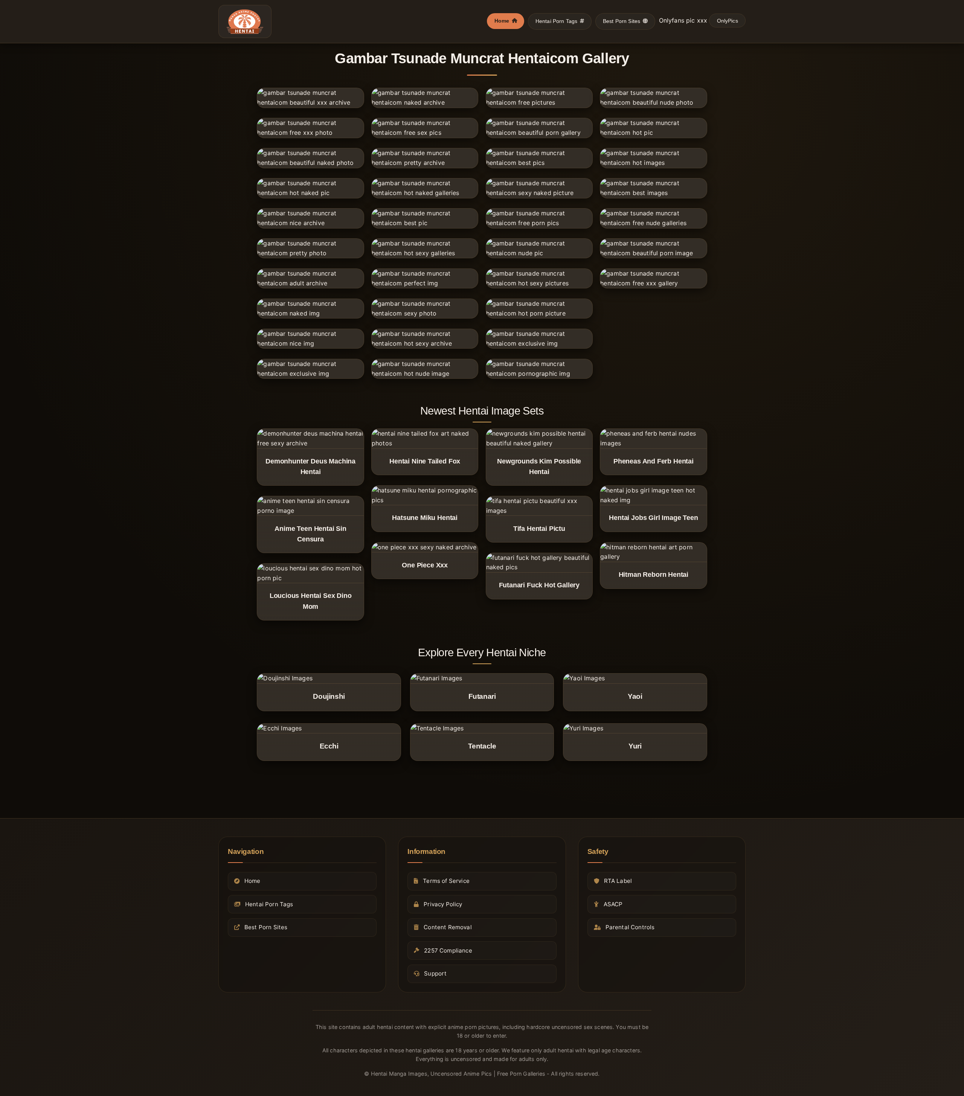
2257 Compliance (448, 950)
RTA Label (618, 880)
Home (501, 21)
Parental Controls (630, 927)
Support (435, 973)
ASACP (613, 903)
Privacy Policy (443, 903)
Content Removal (447, 927)
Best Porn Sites (621, 21)
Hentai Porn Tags (556, 21)
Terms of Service (446, 880)
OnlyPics (727, 21)
